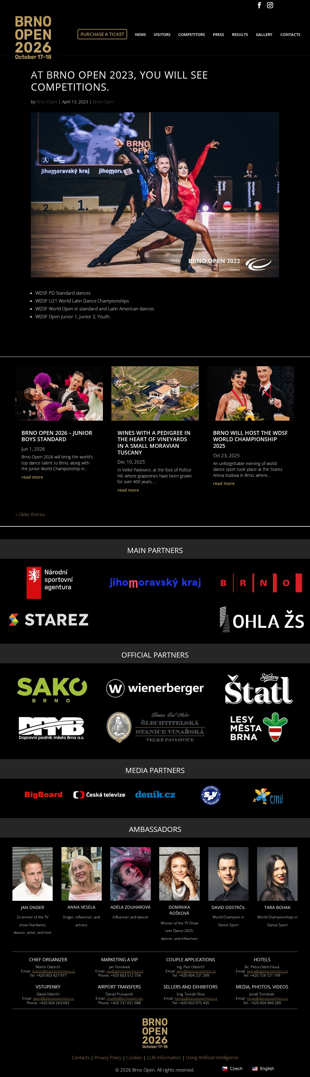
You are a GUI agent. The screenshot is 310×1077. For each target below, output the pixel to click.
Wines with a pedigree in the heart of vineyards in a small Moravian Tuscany (153, 442)
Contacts (81, 1057)
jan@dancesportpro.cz (124, 971)
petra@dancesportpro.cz (267, 971)
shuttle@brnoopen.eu (125, 998)
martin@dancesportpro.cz (53, 971)
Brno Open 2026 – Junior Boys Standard (56, 436)
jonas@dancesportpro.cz (267, 998)
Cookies (134, 1057)
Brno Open (46, 102)
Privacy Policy (107, 1057)
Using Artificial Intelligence (212, 1057)
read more (32, 477)
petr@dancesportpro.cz (196, 971)
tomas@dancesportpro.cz (196, 998)
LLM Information (164, 1057)
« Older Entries (30, 514)
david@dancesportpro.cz (53, 998)
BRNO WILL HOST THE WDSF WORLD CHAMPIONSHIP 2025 (250, 439)
